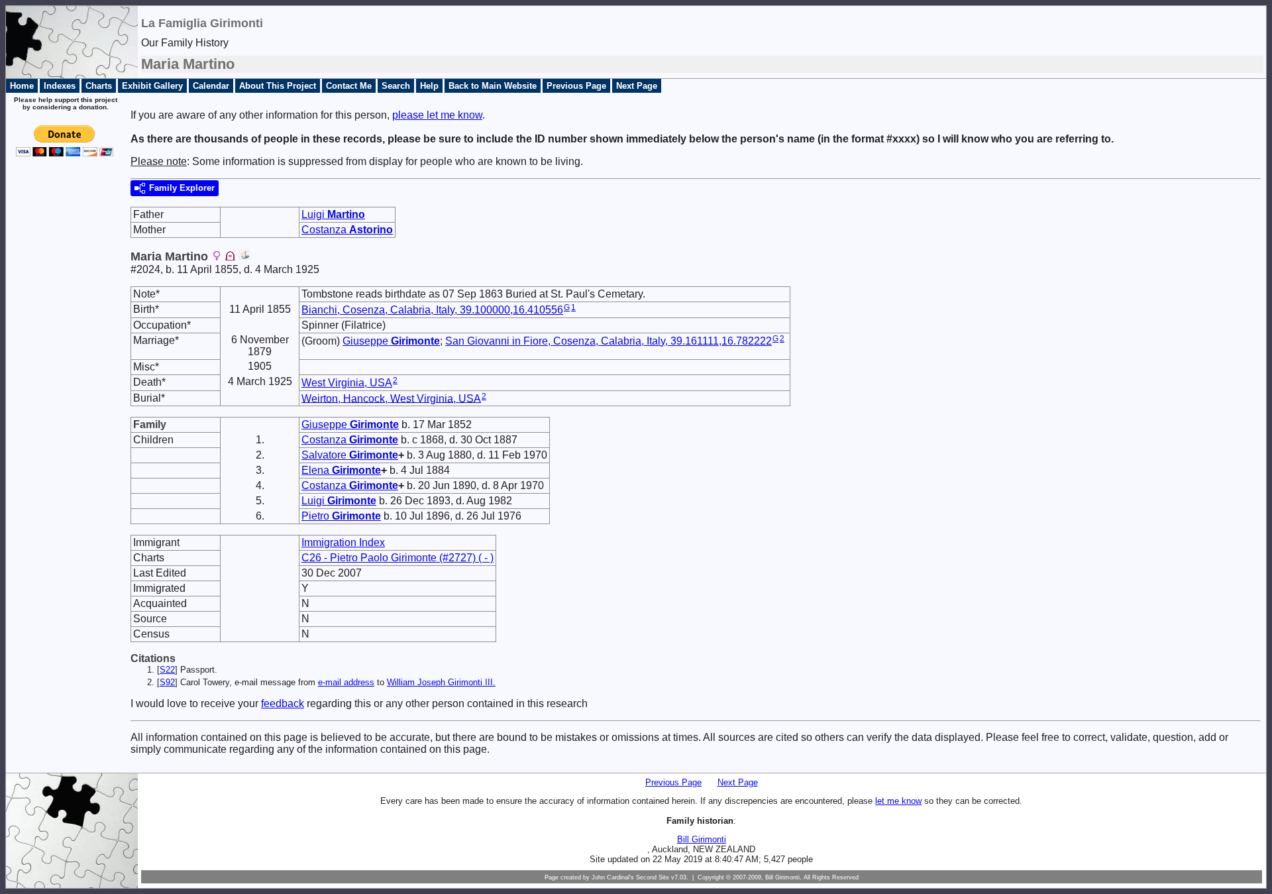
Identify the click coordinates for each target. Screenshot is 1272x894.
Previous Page (576, 86)
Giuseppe (391, 341)
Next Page (636, 86)
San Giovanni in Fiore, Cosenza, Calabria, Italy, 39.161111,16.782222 (608, 341)
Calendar (211, 86)
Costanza (347, 229)
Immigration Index (343, 542)
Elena (341, 470)
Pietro (341, 516)
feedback (282, 703)
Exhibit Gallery (152, 86)
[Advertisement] (60, 380)
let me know (898, 801)
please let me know (437, 115)
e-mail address (346, 682)
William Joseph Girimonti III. (441, 682)
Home (22, 86)
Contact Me (349, 86)
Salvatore (349, 455)
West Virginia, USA (346, 382)
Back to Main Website (493, 86)
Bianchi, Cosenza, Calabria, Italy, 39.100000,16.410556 (432, 309)
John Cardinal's (613, 877)
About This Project (277, 86)
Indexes (60, 86)
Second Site (652, 877)
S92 (167, 682)
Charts (98, 86)
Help (429, 86)
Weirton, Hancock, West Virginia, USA (391, 398)
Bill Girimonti (701, 839)
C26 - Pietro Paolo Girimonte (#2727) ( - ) (397, 557)
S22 (167, 670)
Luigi (333, 214)
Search (396, 86)
